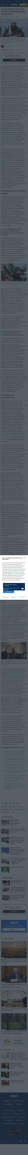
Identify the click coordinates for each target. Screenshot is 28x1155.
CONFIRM (8, 591)
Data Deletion (5, 597)
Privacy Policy (22, 597)
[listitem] (13, 585)
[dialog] (14, 577)
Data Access (14, 597)
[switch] (22, 588)
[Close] (25, 558)
